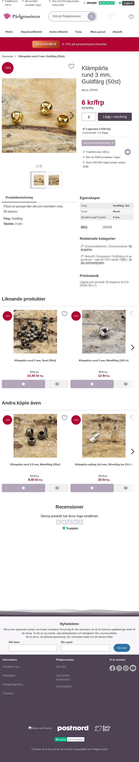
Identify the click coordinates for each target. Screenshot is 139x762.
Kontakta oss (11, 666)
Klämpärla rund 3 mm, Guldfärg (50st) (41, 56)
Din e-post (66, 642)
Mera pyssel (97, 31)
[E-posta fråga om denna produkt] (128, 152)
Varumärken (64, 686)
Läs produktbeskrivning (96, 143)
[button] (72, 116)
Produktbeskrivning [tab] (19, 197)
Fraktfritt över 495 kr (97, 151)
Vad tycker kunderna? (63, 677)
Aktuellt (117, 31)
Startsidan (7, 56)
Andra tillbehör (58, 31)
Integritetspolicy (13, 684)
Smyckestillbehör (31, 31)
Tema (78, 31)
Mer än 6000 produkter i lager (103, 157)
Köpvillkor (9, 675)
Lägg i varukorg (115, 117)
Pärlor (9, 31)
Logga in (128, 3)
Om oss (61, 666)
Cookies (8, 693)
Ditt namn (14, 642)
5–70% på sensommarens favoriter (70, 44)
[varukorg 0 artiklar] (131, 16)
